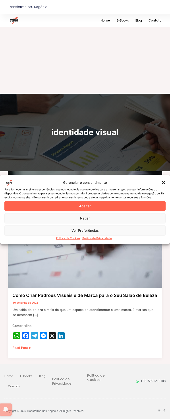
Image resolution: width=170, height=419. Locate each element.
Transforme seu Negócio (27, 7)
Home (105, 20)
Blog (138, 20)
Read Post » (21, 347)
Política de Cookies (68, 238)
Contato (155, 20)
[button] (163, 182)
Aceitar (85, 206)
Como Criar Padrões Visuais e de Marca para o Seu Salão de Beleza (84, 295)
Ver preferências (85, 230)
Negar (85, 218)
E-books (123, 20)
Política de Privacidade (97, 238)
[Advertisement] (85, 60)
